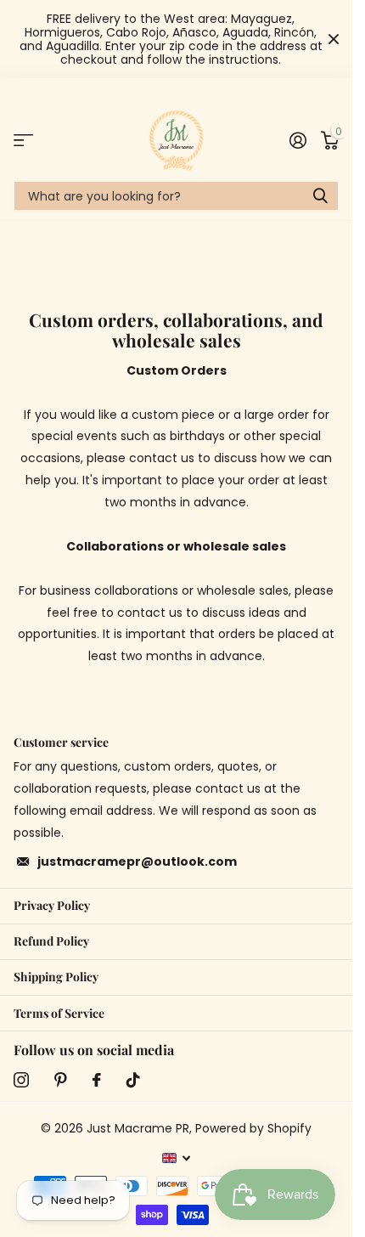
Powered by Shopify (253, 1128)
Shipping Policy (56, 977)
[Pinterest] (60, 1079)
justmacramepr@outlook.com (137, 861)
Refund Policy (51, 941)
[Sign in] (297, 140)
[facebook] (97, 1080)
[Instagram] (21, 1079)
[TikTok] (133, 1079)
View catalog (23, 140)
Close (333, 39)
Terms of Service (59, 1013)
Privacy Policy (52, 905)
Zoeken (320, 196)
